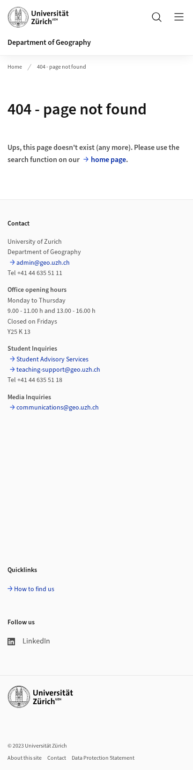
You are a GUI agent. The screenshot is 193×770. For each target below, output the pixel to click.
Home (14, 67)
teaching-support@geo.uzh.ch (58, 369)
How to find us (34, 589)
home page (108, 160)
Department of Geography (49, 42)
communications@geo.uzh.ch (57, 407)
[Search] (156, 17)
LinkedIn (36, 641)
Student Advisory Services (52, 359)
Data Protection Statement (103, 758)
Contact (56, 758)
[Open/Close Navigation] (179, 17)
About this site (24, 758)
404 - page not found (61, 67)
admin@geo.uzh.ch (43, 263)
